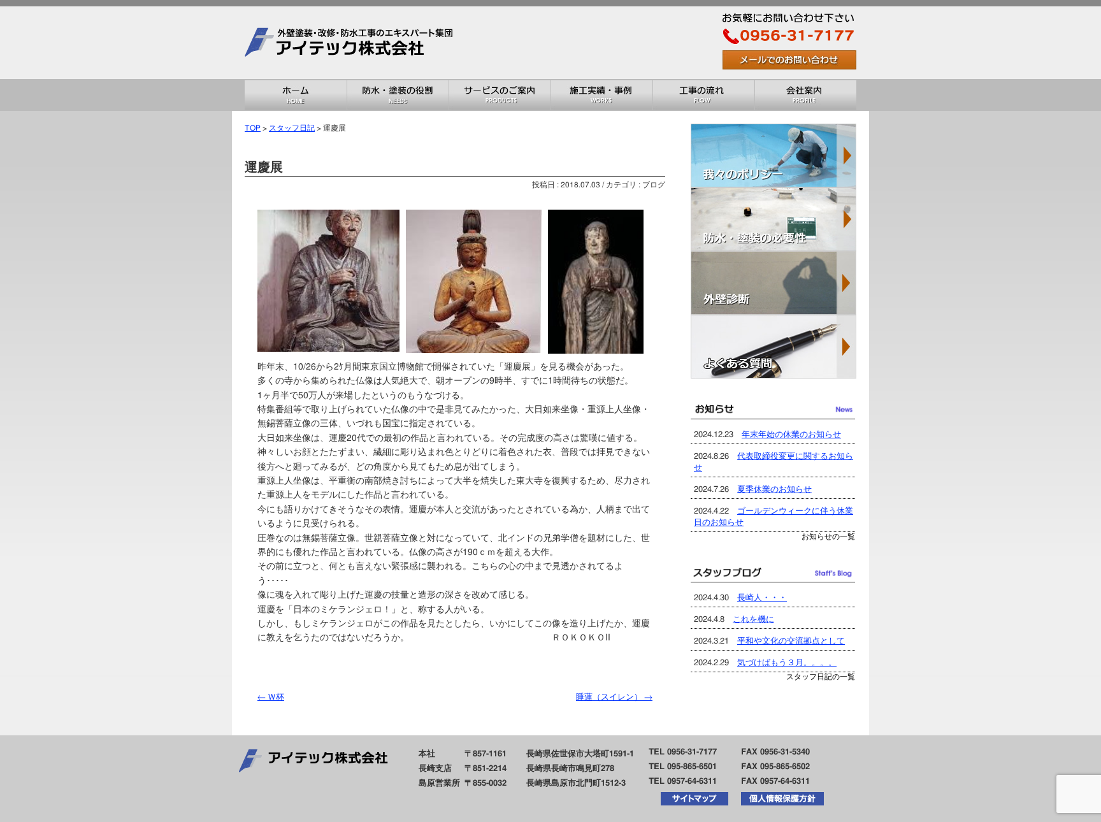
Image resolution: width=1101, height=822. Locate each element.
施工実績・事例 (601, 95)
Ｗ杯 (270, 697)
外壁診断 (773, 283)
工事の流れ (703, 95)
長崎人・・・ (762, 598)
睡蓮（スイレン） (614, 697)
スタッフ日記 (292, 128)
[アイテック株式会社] (353, 74)
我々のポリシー (773, 155)
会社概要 (805, 95)
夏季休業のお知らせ (774, 490)
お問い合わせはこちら (789, 59)
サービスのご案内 (499, 95)
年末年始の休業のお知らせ (791, 435)
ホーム (296, 95)
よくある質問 (773, 347)
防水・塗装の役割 (398, 95)
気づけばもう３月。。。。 (787, 663)
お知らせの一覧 (828, 536)
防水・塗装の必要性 (773, 219)
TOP (253, 128)
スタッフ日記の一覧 (820, 677)
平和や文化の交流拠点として (791, 641)
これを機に (753, 620)
